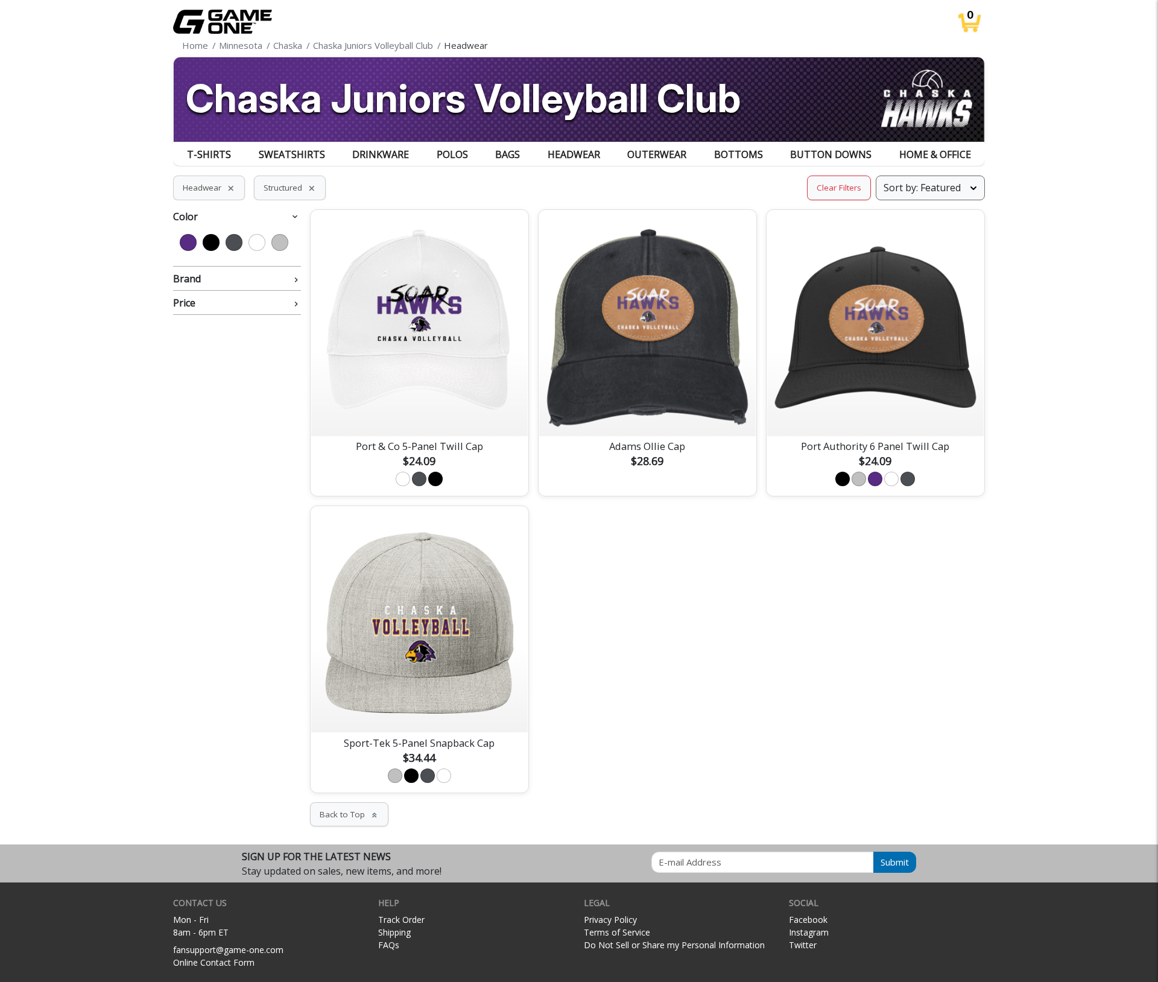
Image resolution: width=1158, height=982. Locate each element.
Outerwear (656, 154)
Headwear (574, 154)
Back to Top (349, 814)
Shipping (394, 932)
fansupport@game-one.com (228, 949)
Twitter (803, 945)
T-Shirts (209, 154)
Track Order (401, 919)
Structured (290, 187)
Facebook (808, 919)
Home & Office (935, 154)
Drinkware (380, 154)
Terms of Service (617, 932)
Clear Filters (839, 187)
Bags (507, 154)
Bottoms (738, 154)
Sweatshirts (292, 154)
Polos (452, 154)
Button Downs (831, 154)
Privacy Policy (610, 919)
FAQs (388, 945)
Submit (895, 862)
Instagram (809, 932)
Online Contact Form (214, 962)
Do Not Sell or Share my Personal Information (674, 945)
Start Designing (419, 413)
